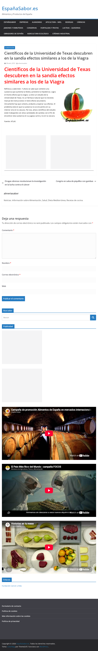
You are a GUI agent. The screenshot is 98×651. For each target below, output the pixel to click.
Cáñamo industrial (61, 33)
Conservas (32, 28)
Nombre (6, 263)
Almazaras (37, 22)
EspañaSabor (10, 22)
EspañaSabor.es (20, 8)
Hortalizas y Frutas (50, 28)
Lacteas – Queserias (71, 28)
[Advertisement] (26, 152)
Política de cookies (9, 611)
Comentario (8, 230)
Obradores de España (13, 33)
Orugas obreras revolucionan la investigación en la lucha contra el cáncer (25, 183)
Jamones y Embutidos (13, 28)
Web (4, 286)
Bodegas (69, 22)
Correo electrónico (11, 274)
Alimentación (9, 47)
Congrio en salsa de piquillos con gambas (74, 181)
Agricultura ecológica (38, 33)
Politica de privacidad (10, 621)
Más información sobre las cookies (16, 616)
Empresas (24, 22)
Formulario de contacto (11, 606)
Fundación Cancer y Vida (12, 586)
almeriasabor (22, 63)
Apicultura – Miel (54, 22)
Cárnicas (81, 22)
